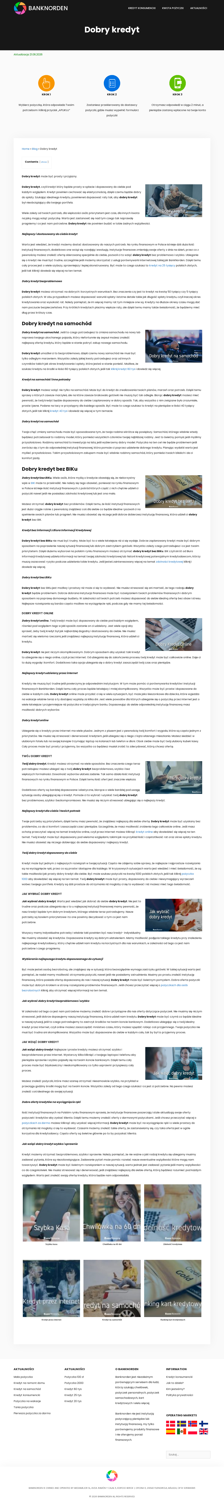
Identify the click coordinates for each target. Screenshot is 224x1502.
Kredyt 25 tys (72, 1395)
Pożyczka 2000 (73, 1383)
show (44, 162)
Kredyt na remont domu (29, 1383)
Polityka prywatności (179, 1395)
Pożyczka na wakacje (27, 1401)
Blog (35, 149)
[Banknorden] (21, 8)
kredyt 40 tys (58, 411)
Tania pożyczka (23, 1407)
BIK (33, 483)
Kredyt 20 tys (72, 1401)
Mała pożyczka (23, 1377)
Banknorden (48, 8)
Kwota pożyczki (173, 8)
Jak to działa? (175, 1383)
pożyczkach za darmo (36, 1123)
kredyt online (144, 832)
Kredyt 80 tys (73, 1389)
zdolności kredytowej (169, 562)
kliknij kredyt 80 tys (123, 369)
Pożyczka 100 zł (74, 1377)
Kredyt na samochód (27, 1389)
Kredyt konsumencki (142, 8)
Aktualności (198, 8)
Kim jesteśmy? (175, 1389)
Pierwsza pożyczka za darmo (32, 1413)
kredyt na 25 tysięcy (162, 265)
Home (26, 149)
